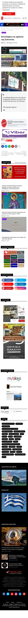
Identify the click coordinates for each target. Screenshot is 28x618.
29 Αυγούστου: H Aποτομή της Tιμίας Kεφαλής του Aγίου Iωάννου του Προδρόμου (17, 557)
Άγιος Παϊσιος (6, 426)
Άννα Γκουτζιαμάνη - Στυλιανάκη (10, 429)
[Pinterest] (12, 146)
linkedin (21, 284)
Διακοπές (5, 439)
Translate (6, 413)
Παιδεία (19, 446)
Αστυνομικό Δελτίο (14, 434)
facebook (8, 280)
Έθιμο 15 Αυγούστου (7, 431)
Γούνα (10, 436)
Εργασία (18, 439)
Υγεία (4, 457)
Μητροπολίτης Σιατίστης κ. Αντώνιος (11, 444)
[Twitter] (6, 146)
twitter (21, 280)
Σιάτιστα (11, 28)
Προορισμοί (5, 452)
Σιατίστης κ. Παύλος (20, 454)
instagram (21, 288)
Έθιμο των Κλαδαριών (19, 431)
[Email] (16, 146)
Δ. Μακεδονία (18, 436)
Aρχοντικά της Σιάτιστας (8, 423)
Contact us (19, 602)
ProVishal (22, 604)
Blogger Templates (14, 604)
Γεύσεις (5, 436)
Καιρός (16, 441)
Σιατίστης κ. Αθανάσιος (8, 454)
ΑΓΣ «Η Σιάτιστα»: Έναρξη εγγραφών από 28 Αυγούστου (16, 564)
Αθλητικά (5, 434)
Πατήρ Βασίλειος (17, 449)
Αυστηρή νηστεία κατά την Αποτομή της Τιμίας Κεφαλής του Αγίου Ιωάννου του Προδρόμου (13, 548)
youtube (9, 284)
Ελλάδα (11, 439)
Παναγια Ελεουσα (7, 449)
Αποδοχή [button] (8, 13)
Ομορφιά (5, 446)
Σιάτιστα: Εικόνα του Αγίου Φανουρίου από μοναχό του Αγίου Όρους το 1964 (13, 212)
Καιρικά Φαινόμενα (7, 441)
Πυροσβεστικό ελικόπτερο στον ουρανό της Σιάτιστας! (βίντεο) (14, 238)
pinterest (8, 288)
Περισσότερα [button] (6, 9)
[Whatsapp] (9, 146)
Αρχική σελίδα (5, 28)
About (12, 602)
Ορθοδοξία (12, 446)
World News (19, 423)
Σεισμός (13, 452)
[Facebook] (2, 146)
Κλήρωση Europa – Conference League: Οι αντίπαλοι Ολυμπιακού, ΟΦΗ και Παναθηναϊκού (15, 17)
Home (7, 602)
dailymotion (8, 292)
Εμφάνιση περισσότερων (20, 162)
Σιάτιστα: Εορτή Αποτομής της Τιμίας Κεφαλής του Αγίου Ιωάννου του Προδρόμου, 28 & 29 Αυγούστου (12, 187)
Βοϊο (22, 434)
